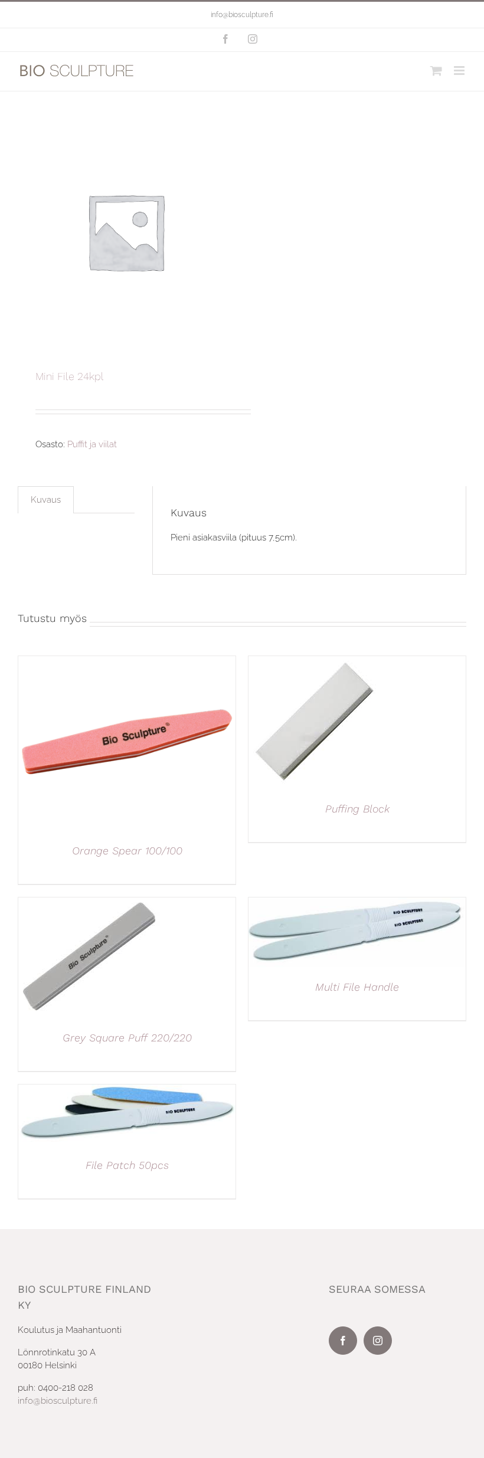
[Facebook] (343, 1340)
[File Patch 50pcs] (127, 1091)
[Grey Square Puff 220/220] (89, 904)
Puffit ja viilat (92, 444)
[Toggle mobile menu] (460, 70)
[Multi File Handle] (357, 904)
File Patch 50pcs (127, 1165)
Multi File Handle (357, 987)
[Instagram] (378, 1340)
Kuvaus (46, 499)
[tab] (46, 499)
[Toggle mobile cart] (436, 70)
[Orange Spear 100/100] (127, 662)
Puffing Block (357, 808)
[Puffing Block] (314, 662)
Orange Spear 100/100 (127, 850)
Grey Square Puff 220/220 (127, 1037)
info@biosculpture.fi (242, 15)
